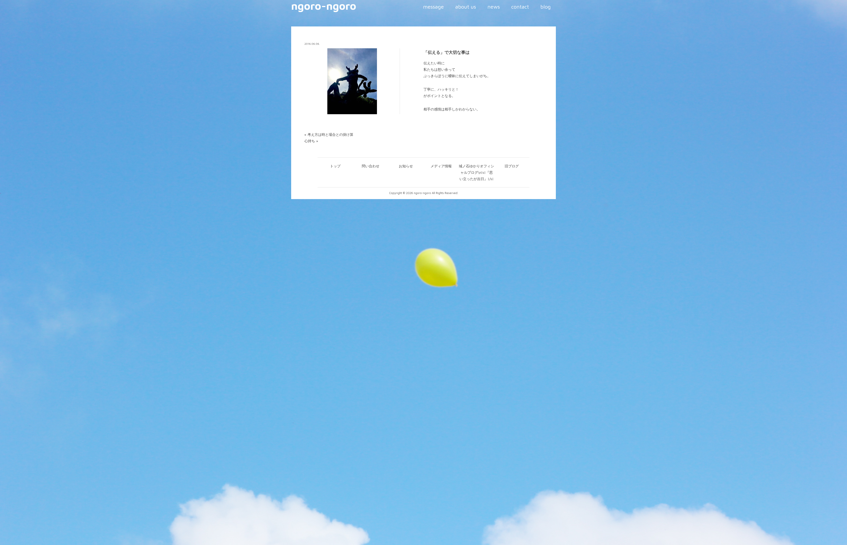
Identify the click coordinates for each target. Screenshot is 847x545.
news (493, 7)
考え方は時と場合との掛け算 (330, 134)
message (433, 7)
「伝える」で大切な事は (447, 52)
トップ (335, 166)
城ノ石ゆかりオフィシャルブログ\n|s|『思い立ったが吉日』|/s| (476, 172)
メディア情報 (441, 166)
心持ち (309, 141)
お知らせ (406, 166)
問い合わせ (370, 166)
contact (520, 7)
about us (465, 7)
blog (545, 7)
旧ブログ (512, 166)
